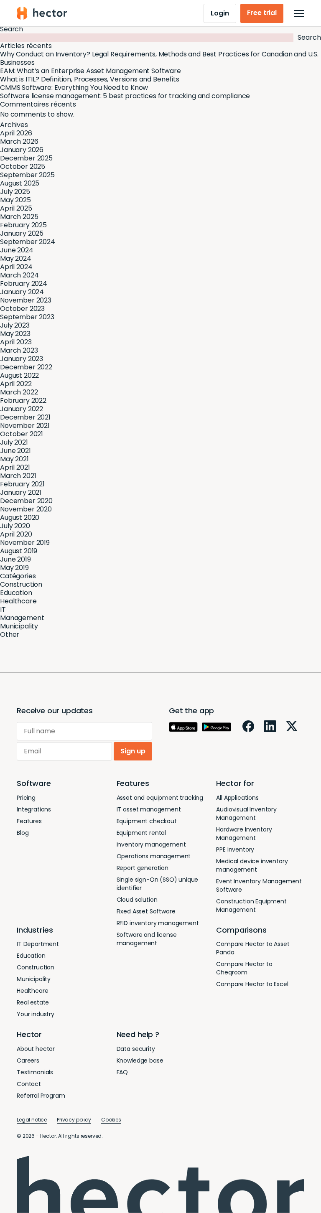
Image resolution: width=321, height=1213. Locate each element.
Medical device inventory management (252, 865)
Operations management (154, 856)
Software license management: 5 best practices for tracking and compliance (125, 96)
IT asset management (149, 809)
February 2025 (23, 225)
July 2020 (15, 526)
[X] (292, 726)
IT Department (38, 944)
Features (29, 821)
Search (11, 29)
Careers (28, 1060)
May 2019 (14, 567)
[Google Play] (216, 727)
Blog (22, 833)
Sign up (132, 751)
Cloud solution (137, 899)
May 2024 (15, 258)
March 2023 (19, 350)
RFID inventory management (158, 923)
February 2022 (23, 400)
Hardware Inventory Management (244, 833)
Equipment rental (141, 833)
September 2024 (27, 242)
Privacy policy (74, 1119)
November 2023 (25, 300)
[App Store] (183, 727)
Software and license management (147, 939)
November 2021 (25, 425)
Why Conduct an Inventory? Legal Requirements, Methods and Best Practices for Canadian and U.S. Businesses (159, 58)
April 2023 (15, 342)
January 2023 (21, 359)
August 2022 (19, 375)
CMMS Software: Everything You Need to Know (74, 87)
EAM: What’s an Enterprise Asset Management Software (90, 71)
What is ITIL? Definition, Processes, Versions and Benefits (89, 79)
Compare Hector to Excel (252, 984)
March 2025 (19, 216)
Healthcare (18, 601)
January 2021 (20, 492)
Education (16, 593)
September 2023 (27, 317)
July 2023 (15, 325)
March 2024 (19, 275)
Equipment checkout (147, 821)
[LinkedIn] (270, 726)
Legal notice (32, 1119)
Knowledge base (140, 1060)
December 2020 (26, 501)
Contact (29, 1084)
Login (220, 13)
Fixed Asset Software (146, 911)
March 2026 (19, 141)
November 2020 (26, 509)
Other (9, 634)
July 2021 (14, 442)
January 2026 (21, 150)
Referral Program (41, 1095)
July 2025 (15, 191)
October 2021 (21, 434)
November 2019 (25, 542)
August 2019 (18, 551)
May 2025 (15, 200)
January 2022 (21, 409)
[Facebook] (248, 726)
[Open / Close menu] (299, 13)
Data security (136, 1049)
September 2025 (27, 175)
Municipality (19, 626)
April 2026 (16, 133)
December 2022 (26, 367)
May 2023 (15, 333)
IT (3, 609)
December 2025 (26, 158)
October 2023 (22, 308)
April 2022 (15, 384)
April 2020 (16, 534)
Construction (21, 584)
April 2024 (16, 267)
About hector (36, 1049)
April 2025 (16, 208)
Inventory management (151, 844)
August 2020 (19, 517)
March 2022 (19, 392)
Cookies (111, 1119)
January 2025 (21, 233)
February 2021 (22, 484)
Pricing (26, 797)
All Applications (237, 797)
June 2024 (16, 250)
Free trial (262, 13)
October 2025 (22, 166)
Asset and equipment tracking (160, 797)
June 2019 (15, 559)
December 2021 (25, 417)
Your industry (35, 1014)
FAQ (122, 1072)
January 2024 (22, 292)
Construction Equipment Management (251, 905)
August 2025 (19, 183)
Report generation (142, 868)
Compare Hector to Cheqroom (244, 968)
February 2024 (23, 283)
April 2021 (15, 467)
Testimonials (35, 1072)
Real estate (33, 1002)
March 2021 (18, 476)
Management (22, 618)
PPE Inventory (235, 849)
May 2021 (14, 459)
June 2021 (15, 450)
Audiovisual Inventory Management (246, 813)
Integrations (34, 809)
